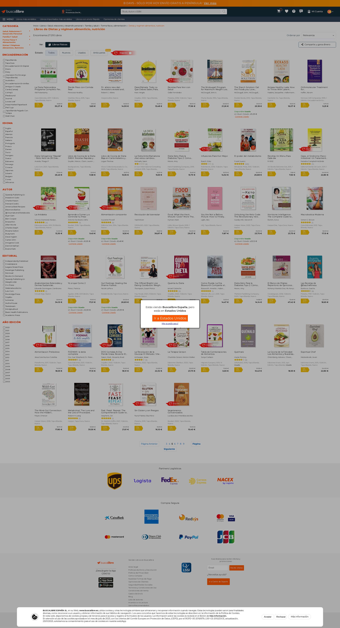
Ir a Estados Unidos (170, 318)
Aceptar (267, 617)
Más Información (299, 616)
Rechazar (281, 617)
